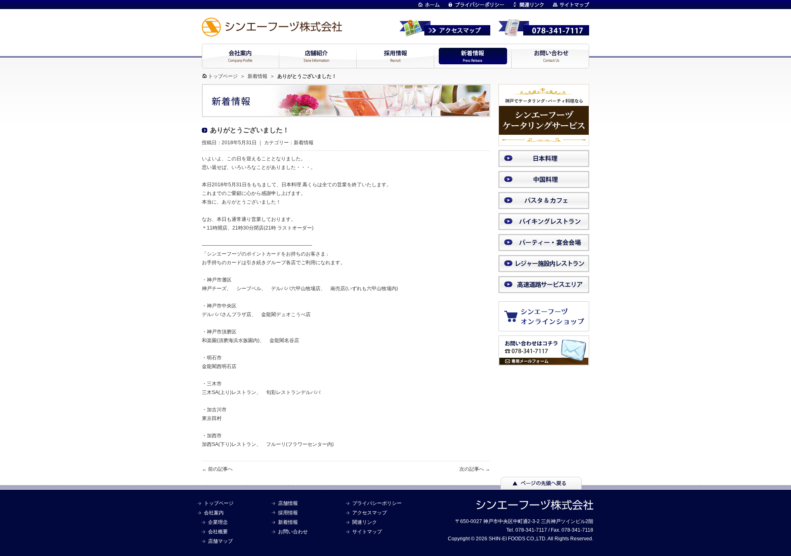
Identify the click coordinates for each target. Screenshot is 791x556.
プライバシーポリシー (377, 503)
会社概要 (218, 532)
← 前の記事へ (217, 469)
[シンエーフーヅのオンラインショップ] (547, 327)
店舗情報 (288, 503)
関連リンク (364, 522)
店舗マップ (220, 541)
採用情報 (288, 513)
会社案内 (214, 513)
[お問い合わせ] (543, 362)
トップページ (223, 76)
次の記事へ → (474, 469)
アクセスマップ (369, 513)
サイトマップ (367, 532)
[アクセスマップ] (445, 33)
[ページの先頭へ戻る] (541, 485)
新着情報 (257, 76)
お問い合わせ (293, 532)
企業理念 (218, 522)
